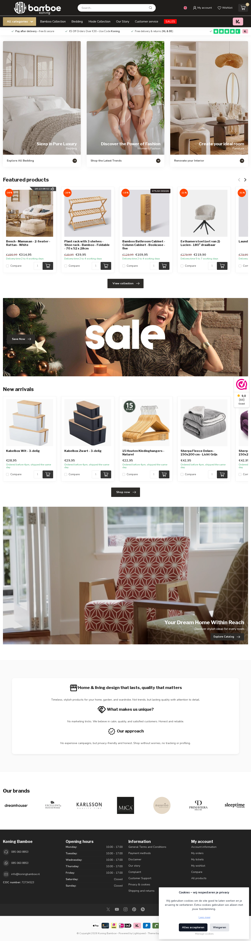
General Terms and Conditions (147, 847)
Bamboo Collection (53, 21)
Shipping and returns (141, 891)
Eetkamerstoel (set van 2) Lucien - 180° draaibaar (200, 243)
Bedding (77, 21)
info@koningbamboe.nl (25, 874)
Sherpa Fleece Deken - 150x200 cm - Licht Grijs (199, 452)
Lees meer (204, 917)
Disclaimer (134, 859)
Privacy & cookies (139, 884)
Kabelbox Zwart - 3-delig (83, 451)
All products (198, 878)
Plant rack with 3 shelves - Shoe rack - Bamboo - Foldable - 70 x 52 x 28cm (87, 245)
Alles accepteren (193, 927)
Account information (203, 847)
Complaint (134, 872)
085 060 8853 (19, 852)
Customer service (146, 21)
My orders (197, 853)
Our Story (122, 21)
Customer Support (139, 878)
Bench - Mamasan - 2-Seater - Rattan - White (28, 243)
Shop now (123, 492)
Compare (16, 265)
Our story (134, 866)
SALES (170, 21)
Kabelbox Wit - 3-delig (23, 451)
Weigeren (219, 927)
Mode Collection (99, 21)
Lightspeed (139, 933)
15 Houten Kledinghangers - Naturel (143, 452)
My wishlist (198, 866)
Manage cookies (204, 933)
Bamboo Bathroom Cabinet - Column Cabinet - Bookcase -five (143, 245)
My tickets (197, 859)
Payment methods (139, 853)
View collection (123, 283)
